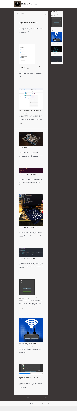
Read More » (21, 35)
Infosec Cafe (25, 3)
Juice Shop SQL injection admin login (28, 297)
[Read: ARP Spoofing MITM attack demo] (31, 329)
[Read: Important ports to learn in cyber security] (31, 209)
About (57, 3)
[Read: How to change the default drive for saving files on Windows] (27, 54)
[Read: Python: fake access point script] (31, 252)
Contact (60, 3)
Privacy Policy (60, 407)
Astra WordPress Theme (46, 403)
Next (45, 397)
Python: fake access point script (27, 258)
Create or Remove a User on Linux (27, 174)
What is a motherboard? (25, 147)
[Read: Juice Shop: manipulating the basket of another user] (31, 369)
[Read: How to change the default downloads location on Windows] (31, 98)
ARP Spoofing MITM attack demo (27, 343)
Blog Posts (52, 3)
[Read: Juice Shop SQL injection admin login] (27, 287)
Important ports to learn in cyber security (29, 227)
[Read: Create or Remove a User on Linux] (31, 170)
